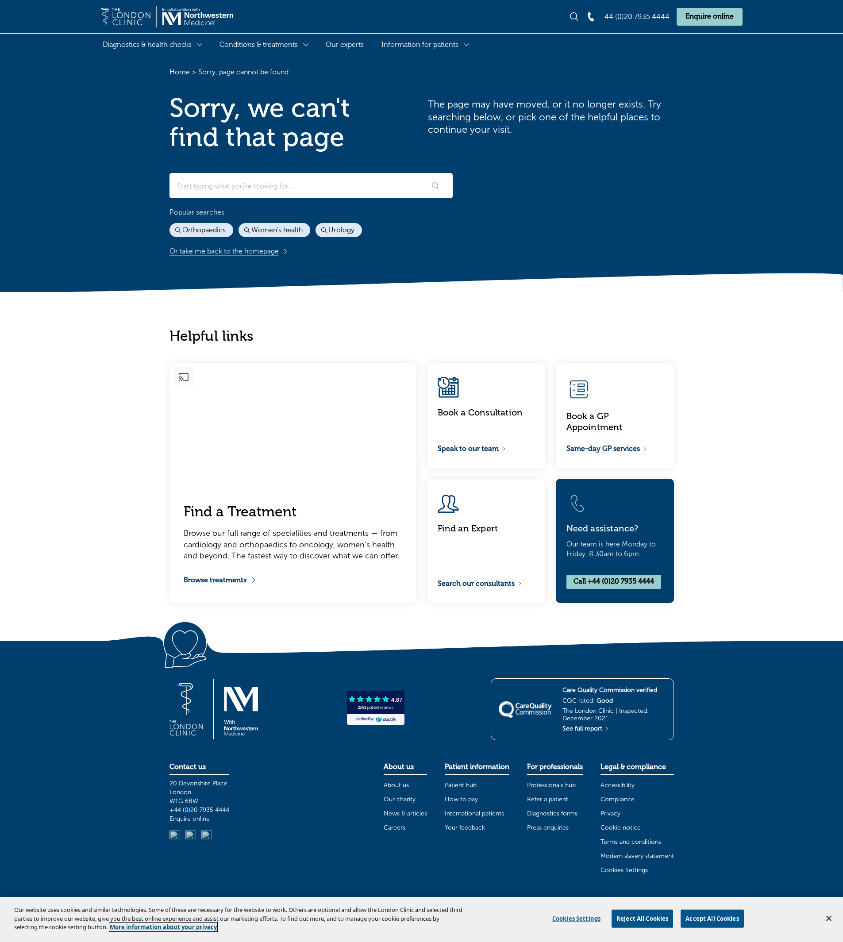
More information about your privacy (163, 927)
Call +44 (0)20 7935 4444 (614, 581)
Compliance (617, 799)
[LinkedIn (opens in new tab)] (174, 835)
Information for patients (419, 45)
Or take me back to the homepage (224, 251)
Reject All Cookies (642, 919)
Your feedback (465, 827)
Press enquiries (548, 827)
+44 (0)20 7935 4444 (199, 810)
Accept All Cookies (712, 919)
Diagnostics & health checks (147, 45)
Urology (341, 230)
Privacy (610, 813)
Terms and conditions (630, 841)
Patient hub (461, 785)
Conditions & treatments (258, 45)
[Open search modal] (574, 16)
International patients (474, 813)
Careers (394, 827)
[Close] (829, 918)
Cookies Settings (624, 870)
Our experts (345, 45)
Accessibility (617, 785)
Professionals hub (551, 785)
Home (179, 72)
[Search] (435, 186)
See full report (583, 728)
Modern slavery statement (637, 856)
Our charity (400, 799)
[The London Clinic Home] (166, 17)
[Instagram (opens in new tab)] (190, 835)
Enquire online (709, 16)
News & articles (405, 813)
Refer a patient (547, 799)
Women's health (277, 230)
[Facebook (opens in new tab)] (206, 835)
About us (396, 785)
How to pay (461, 799)
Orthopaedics (204, 230)
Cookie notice (620, 827)
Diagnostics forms (552, 813)
